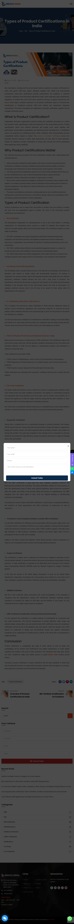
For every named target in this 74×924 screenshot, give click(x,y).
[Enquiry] (5, 918)
